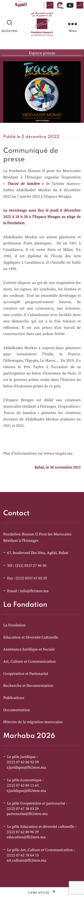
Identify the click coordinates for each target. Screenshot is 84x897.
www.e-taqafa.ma (58, 453)
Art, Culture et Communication (29, 661)
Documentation (16, 710)
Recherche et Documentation (28, 685)
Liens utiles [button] (39, 892)
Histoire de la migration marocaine (33, 722)
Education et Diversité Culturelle (30, 637)
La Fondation (14, 625)
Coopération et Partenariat (25, 673)
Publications (13, 698)
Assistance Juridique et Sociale (29, 649)
